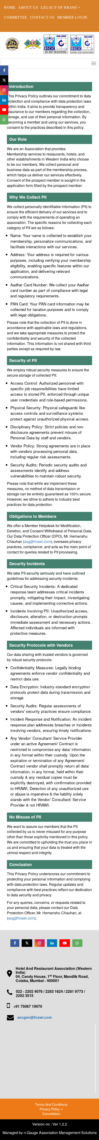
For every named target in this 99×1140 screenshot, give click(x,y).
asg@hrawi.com (37, 541)
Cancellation (51, 1113)
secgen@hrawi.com (34, 1017)
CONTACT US (42, 17)
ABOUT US (28, 7)
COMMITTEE (15, 17)
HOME (9, 7)
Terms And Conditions (51, 1104)
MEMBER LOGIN (72, 17)
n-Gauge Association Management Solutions (60, 1132)
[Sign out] (8, 27)
